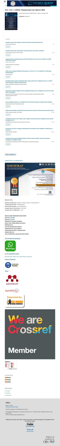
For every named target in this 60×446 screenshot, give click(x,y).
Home (6, 5)
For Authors (7, 393)
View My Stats (30, 431)
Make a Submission (10, 154)
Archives (11, 5)
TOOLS (6, 271)
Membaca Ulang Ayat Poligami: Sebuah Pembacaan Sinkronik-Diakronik (24, 42)
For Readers (7, 390)
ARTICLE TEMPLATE (10, 259)
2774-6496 (12, 217)
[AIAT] (18, 256)
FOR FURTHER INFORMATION (12, 238)
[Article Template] (12, 268)
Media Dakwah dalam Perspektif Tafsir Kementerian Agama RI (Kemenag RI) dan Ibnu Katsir (30, 110)
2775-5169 (12, 219)
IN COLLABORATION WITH (12, 253)
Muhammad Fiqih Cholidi (12, 406)
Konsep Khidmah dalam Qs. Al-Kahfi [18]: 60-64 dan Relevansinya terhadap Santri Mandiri (29, 102)
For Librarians (8, 395)
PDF (9, 46)
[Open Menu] (4, 1)
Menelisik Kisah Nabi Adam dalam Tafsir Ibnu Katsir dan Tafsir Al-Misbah (25, 50)
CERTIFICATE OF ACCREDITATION (14, 160)
